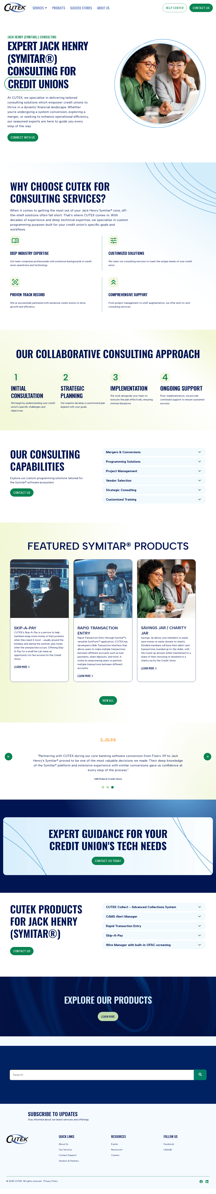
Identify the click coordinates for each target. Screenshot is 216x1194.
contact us (201, 8)
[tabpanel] (108, 757)
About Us (103, 8)
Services (38, 8)
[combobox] (101, 1075)
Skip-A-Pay (114, 935)
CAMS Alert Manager (121, 916)
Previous (8, 756)
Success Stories (81, 8)
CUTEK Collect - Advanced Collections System (141, 907)
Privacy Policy (50, 1181)
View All (108, 700)
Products (58, 8)
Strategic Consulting (121, 490)
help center (175, 8)
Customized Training (121, 499)
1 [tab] (103, 787)
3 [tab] (112, 787)
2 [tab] (107, 787)
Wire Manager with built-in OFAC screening (138, 945)
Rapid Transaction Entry (123, 926)
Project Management (121, 471)
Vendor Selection (118, 480)
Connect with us (23, 137)
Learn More (21, 667)
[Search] (200, 1075)
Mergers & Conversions (123, 452)
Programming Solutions (123, 461)
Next (207, 757)
